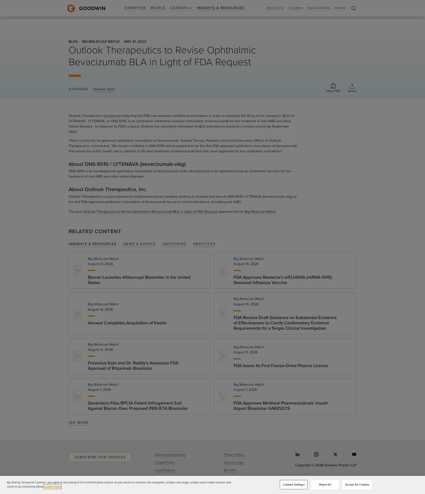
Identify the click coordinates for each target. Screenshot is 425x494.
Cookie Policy (52, 486)
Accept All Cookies (357, 484)
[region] (212, 485)
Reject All (325, 484)
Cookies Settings (294, 484)
